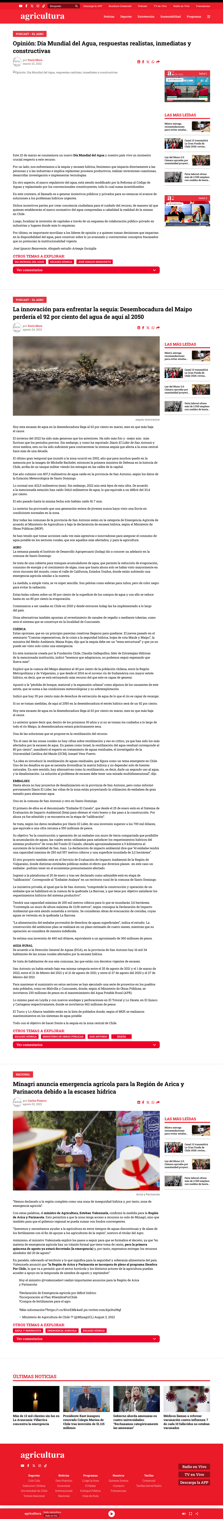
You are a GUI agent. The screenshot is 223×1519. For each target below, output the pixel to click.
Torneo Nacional (34, 1496)
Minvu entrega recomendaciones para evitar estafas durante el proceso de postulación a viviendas (177, 126)
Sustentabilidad (170, 16)
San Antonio (98, 1036)
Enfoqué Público (90, 1491)
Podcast (142, 6)
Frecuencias (203, 6)
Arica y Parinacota (28, 1330)
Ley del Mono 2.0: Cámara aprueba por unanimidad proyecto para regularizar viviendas (177, 160)
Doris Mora (35, 60)
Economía (63, 1486)
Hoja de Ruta (91, 1496)
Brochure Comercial (120, 6)
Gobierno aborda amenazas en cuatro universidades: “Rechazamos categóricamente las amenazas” (135, 1422)
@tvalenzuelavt (53, 1280)
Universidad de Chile (34, 1491)
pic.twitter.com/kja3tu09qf (102, 1310)
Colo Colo (34, 1480)
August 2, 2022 (104, 1317)
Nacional (23, 1074)
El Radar (90, 1486)
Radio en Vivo (181, 6)
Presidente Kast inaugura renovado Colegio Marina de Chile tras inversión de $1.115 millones (84, 1422)
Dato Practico (64, 1480)
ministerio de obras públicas (63, 1036)
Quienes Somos (118, 1480)
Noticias (109, 16)
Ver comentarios (29, 270)
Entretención (146, 16)
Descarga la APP (92, 6)
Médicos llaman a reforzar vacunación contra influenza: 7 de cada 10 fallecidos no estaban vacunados (187, 1422)
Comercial (148, 1480)
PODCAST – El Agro (30, 34)
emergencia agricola (62, 1330)
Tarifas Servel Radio (149, 1486)
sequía (121, 1036)
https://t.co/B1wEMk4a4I (65, 1310)
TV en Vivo (160, 6)
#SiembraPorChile (64, 1297)
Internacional (63, 1491)
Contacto (118, 1486)
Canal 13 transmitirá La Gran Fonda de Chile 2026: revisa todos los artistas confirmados (196, 143)
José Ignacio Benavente (94, 261)
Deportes (126, 16)
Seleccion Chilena (34, 1486)
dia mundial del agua (29, 261)
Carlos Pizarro (37, 1100)
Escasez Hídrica (61, 261)
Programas (194, 16)
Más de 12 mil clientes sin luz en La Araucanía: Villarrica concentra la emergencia (36, 1420)
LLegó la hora (90, 1480)
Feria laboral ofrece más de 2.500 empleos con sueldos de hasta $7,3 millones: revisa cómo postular (197, 177)
